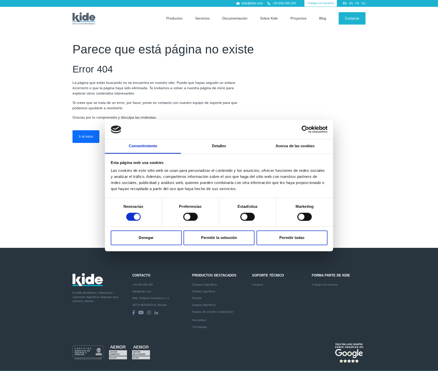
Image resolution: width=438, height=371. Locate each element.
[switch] (190, 217)
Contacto (257, 284)
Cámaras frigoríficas (204, 284)
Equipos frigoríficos (204, 304)
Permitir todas (291, 238)
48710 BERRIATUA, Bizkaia (149, 304)
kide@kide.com (252, 3)
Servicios (202, 18)
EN (351, 3)
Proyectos (298, 18)
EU (364, 3)
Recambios (199, 320)
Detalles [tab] (219, 146)
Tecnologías (199, 326)
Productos (174, 18)
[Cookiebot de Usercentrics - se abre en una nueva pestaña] (305, 129)
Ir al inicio (86, 136)
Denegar (146, 238)
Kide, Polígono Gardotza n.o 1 (150, 298)
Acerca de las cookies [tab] (295, 146)
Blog (322, 18)
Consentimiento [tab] (143, 146)
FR (357, 3)
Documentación (234, 18)
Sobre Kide (269, 18)
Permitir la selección (219, 238)
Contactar (352, 18)
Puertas (197, 298)
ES (344, 3)
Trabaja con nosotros (320, 3)
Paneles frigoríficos (204, 291)
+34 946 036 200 (284, 3)
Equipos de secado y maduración (212, 311)
